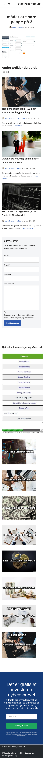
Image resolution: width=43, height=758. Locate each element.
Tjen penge (21, 118)
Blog (15, 756)
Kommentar (9, 284)
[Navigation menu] (4, 4)
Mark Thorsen (17, 27)
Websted (7, 274)
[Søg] (9, 4)
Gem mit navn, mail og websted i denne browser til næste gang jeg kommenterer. (19, 316)
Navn (6, 256)
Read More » (19, 126)
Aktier (19, 168)
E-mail (7, 265)
